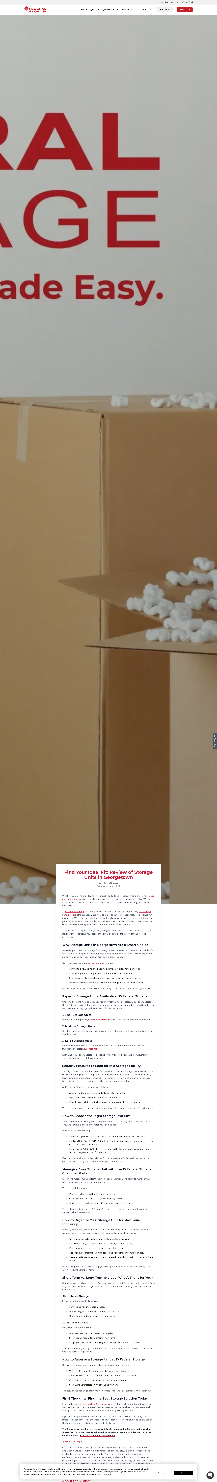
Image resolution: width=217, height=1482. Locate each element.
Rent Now (185, 9)
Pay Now (164, 9)
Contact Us (145, 9)
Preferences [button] (107, 1474)
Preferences (162, 1473)
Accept (183, 1473)
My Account (169, 2)
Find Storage (87, 9)
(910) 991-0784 (186, 2)
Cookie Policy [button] (56, 1474)
